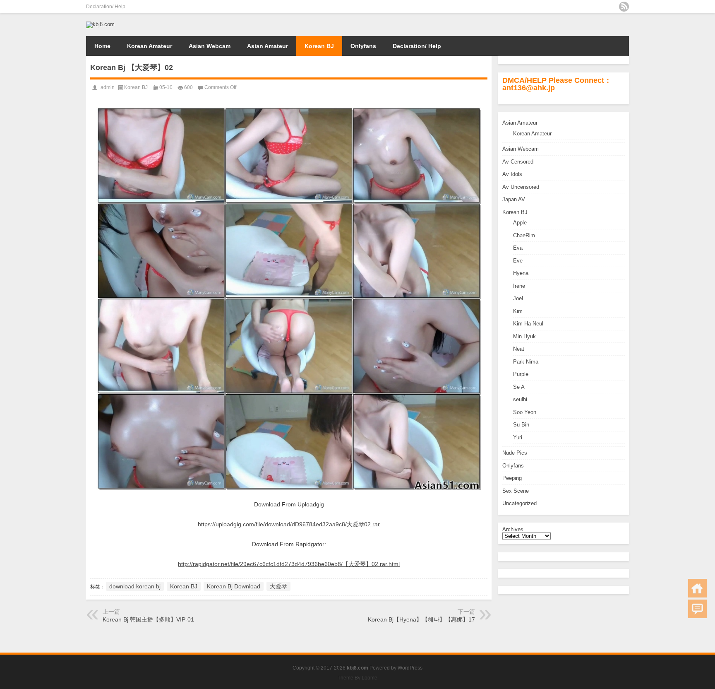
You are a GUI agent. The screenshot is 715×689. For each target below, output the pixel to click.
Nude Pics (514, 453)
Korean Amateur (149, 46)
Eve (518, 261)
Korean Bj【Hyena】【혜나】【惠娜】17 (421, 619)
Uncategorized (519, 503)
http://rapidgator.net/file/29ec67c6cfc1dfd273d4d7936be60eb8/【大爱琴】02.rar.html (289, 564)
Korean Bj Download (233, 586)
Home (102, 46)
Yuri (517, 437)
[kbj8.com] (100, 24)
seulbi (520, 399)
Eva (518, 248)
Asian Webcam (209, 46)
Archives (512, 529)
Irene (519, 286)
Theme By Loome (357, 678)
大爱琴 (278, 586)
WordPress (410, 668)
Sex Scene (515, 491)
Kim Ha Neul (528, 323)
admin (108, 87)
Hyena (520, 273)
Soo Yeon (524, 412)
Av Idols (512, 174)
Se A (519, 387)
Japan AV (513, 199)
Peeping (512, 478)
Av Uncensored (520, 187)
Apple (520, 222)
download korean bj (135, 586)
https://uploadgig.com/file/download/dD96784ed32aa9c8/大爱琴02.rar (289, 524)
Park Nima (525, 362)
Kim (518, 311)
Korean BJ (319, 46)
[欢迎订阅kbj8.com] (624, 7)
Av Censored (517, 162)
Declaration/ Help (105, 7)
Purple (520, 374)
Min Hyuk (524, 336)
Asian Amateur (267, 46)
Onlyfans (363, 46)
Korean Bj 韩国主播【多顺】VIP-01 (148, 619)
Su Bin (521, 425)
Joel (518, 298)
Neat (518, 349)
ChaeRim (524, 235)
